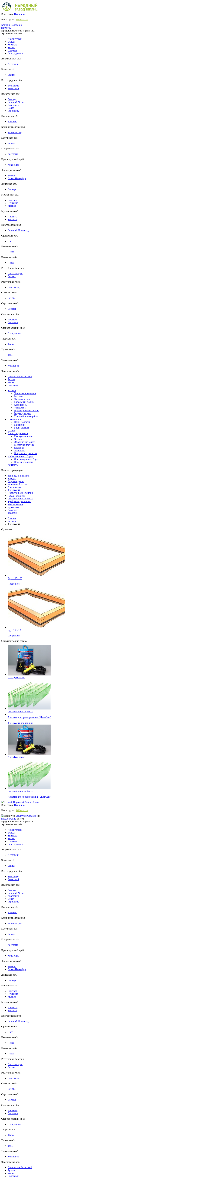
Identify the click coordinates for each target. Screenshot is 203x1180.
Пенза (11, 251)
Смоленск (13, 322)
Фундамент (20, 407)
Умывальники (15, 504)
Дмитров (12, 200)
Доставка (19, 447)
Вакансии (19, 424)
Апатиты (12, 216)
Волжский (13, 88)
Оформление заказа (24, 442)
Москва (12, 205)
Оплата (18, 439)
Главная (12, 518)
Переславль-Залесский (20, 376)
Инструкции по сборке (26, 459)
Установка (19, 450)
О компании (14, 419)
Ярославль (13, 385)
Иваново (12, 121)
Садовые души (22, 399)
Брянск (11, 74)
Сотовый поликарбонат (27, 416)
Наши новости (22, 422)
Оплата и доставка (18, 433)
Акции (11, 430)
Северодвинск (15, 53)
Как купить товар (23, 436)
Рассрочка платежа (24, 444)
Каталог (12, 390)
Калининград (15, 132)
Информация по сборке (20, 456)
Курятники (14, 507)
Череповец (13, 110)
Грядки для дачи (22, 413)
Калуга (11, 143)
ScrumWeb (21, 815)
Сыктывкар (14, 287)
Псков (11, 262)
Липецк (12, 189)
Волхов (12, 175)
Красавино (13, 105)
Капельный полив (24, 402)
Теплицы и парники (25, 393)
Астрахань (13, 64)
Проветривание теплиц (26, 410)
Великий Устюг (16, 102)
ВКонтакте (22, 19)
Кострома (13, 154)
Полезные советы (23, 462)
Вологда (12, 99)
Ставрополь (14, 333)
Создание (32, 815)
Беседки (18, 396)
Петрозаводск (15, 273)
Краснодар (13, 164)
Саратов (12, 308)
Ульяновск (13, 365)
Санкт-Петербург (17, 178)
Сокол (11, 107)
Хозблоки (13, 510)
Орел (10, 241)
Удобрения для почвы (19, 501)
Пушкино (19, 14)
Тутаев (11, 379)
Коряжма (12, 44)
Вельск (11, 41)
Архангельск (15, 39)
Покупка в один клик (25, 453)
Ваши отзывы (21, 427)
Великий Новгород (18, 230)
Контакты (13, 464)
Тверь (11, 344)
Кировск (12, 219)
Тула (10, 354)
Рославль (12, 319)
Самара (12, 298)
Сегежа (12, 276)
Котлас (11, 47)
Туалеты (12, 512)
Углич (11, 382)
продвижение (8, 818)
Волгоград (13, 85)
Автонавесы (20, 404)
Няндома (12, 50)
